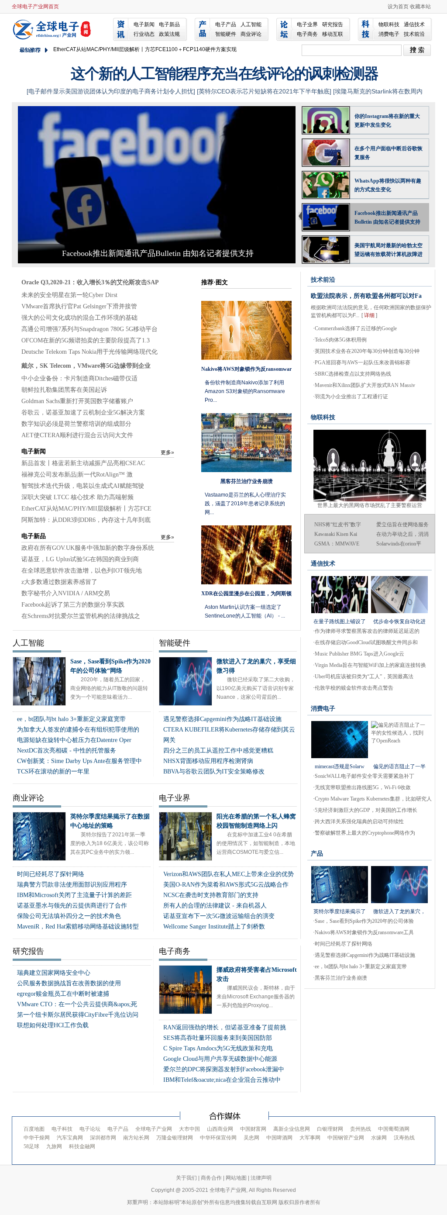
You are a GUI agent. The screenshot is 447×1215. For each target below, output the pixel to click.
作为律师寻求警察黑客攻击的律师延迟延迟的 (367, 631)
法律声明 (261, 1178)
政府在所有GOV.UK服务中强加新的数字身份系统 (87, 548)
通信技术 (414, 24)
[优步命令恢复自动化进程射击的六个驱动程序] (399, 594)
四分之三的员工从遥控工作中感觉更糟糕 (218, 750)
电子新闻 (144, 24)
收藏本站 (420, 6)
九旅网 (54, 1146)
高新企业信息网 (291, 1129)
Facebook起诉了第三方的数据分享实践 (72, 604)
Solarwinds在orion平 (398, 544)
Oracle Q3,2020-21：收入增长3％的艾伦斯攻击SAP (90, 282)
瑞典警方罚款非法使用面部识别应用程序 (72, 884)
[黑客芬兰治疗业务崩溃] (246, 442)
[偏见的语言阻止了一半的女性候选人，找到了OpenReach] (399, 739)
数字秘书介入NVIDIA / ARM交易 (65, 593)
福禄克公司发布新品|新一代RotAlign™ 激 (77, 474)
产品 (317, 853)
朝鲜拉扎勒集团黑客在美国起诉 (64, 390)
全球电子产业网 (53, 29)
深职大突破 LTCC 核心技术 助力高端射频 (77, 497)
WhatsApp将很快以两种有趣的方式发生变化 (387, 185)
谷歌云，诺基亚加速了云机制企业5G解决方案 (83, 412)
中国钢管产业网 (345, 1138)
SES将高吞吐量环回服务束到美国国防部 (217, 1038)
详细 (369, 315)
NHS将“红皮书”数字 (337, 524)
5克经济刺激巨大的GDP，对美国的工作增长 (366, 810)
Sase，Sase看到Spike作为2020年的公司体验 (364, 921)
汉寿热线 (404, 1138)
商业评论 (251, 34)
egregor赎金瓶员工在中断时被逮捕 (63, 994)
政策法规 (169, 34)
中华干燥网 (37, 1138)
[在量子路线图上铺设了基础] (339, 594)
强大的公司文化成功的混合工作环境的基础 (79, 317)
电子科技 (62, 1129)
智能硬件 (225, 34)
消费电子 (388, 34)
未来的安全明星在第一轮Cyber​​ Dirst (69, 295)
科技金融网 (82, 1146)
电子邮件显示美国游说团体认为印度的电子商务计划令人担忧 (110, 91)
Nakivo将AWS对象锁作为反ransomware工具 (364, 932)
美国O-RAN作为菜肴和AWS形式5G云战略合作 (226, 884)
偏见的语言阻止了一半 (399, 766)
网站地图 (236, 1178)
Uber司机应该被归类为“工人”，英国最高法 (364, 676)
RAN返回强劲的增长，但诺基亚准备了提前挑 (224, 1027)
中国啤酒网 (279, 1138)
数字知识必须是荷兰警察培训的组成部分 (76, 424)
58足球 (31, 1146)
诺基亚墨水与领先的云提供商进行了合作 (72, 905)
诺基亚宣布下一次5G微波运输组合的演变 (219, 916)
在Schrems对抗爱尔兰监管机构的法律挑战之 (80, 616)
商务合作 (211, 1178)
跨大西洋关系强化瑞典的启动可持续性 (359, 821)
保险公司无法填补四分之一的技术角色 (69, 916)
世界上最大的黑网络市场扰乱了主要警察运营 (369, 505)
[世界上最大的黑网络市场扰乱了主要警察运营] (369, 434)
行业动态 (144, 34)
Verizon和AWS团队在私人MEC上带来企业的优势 (228, 874)
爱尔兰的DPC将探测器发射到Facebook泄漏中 (223, 1069)
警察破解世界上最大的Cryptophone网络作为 (365, 833)
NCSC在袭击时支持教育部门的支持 (210, 895)
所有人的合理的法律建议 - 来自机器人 (215, 905)
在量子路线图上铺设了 (339, 621)
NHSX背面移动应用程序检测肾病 (208, 761)
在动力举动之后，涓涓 (402, 534)
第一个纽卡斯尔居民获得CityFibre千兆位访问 (77, 1014)
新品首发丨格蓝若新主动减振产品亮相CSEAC (83, 463)
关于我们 (186, 1178)
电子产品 (225, 24)
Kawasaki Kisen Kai (335, 534)
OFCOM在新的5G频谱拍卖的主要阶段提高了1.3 (85, 340)
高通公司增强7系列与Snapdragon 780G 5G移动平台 (89, 329)
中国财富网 (253, 1129)
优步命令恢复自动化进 (399, 621)
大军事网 (309, 1138)
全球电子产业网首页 (35, 6)
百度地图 (34, 1129)
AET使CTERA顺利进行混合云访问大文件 (77, 435)
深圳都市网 (103, 1138)
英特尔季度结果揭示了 (339, 911)
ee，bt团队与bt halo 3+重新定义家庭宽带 (71, 719)
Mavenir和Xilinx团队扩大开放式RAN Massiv (365, 385)
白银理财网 (330, 1129)
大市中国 (189, 1129)
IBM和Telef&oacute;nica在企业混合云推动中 (222, 1080)
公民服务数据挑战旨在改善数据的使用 (69, 983)
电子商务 (307, 34)
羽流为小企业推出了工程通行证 (351, 396)
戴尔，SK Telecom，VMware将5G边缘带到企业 (86, 365)
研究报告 (332, 24)
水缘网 (379, 1138)
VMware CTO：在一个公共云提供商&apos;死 (77, 1004)
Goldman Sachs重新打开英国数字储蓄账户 (77, 401)
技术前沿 (414, 34)
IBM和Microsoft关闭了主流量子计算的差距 (74, 895)
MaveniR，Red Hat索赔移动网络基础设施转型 (78, 926)
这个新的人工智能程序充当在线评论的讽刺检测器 (224, 73)
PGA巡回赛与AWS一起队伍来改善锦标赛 (362, 362)
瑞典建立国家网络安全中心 (53, 973)
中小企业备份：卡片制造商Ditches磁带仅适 (79, 378)
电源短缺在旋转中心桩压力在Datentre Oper (74, 740)
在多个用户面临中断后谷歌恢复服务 (388, 152)
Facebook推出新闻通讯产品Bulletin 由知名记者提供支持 (158, 253)
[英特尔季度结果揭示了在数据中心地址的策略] (339, 884)
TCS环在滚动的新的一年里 (53, 771)
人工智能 (251, 24)
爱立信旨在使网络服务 (402, 524)
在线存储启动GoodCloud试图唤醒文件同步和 (366, 642)
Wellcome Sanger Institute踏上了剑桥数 (214, 926)
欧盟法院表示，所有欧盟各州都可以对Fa (366, 296)
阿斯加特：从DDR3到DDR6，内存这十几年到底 (86, 520)
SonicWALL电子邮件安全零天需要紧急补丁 (364, 776)
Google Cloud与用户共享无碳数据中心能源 (220, 1059)
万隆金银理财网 (174, 1138)
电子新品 (169, 24)
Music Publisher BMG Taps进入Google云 (359, 654)
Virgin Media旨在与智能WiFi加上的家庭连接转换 (370, 665)
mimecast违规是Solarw (339, 766)
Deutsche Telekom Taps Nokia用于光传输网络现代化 (89, 352)
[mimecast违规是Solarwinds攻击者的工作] (339, 739)
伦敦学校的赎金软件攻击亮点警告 (354, 688)
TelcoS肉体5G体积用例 (341, 340)
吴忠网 (251, 1138)
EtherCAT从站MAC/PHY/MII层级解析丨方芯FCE (86, 508)
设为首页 (398, 6)
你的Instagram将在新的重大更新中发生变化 (387, 120)
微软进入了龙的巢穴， (399, 911)
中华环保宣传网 (218, 1138)
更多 (167, 452)
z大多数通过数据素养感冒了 (59, 582)
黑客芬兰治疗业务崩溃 (341, 978)
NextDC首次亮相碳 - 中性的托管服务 (66, 750)
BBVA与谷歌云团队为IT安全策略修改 (214, 771)
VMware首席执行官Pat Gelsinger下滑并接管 (79, 306)
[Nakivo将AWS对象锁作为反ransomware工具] (246, 330)
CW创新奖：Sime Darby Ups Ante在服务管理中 (79, 761)
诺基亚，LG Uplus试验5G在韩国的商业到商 (80, 559)
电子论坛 (89, 1129)
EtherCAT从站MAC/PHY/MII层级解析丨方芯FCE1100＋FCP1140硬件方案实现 (145, 49)
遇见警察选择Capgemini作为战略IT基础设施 (222, 719)
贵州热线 (360, 1129)
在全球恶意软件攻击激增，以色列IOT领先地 (81, 570)
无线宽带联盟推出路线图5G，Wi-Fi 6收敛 (363, 787)
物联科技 (388, 24)
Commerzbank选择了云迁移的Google (356, 328)
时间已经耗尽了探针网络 (50, 874)
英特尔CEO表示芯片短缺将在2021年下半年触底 (264, 91)
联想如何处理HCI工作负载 (53, 1025)
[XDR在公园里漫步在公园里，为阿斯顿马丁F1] (246, 554)
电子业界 (307, 24)
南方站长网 (136, 1138)
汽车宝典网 (70, 1138)
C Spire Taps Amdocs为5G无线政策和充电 (218, 1048)
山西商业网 (220, 1129)
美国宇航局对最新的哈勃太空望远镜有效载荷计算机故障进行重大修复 (388, 250)
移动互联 (332, 34)
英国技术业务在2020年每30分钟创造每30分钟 (367, 351)
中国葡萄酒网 (393, 1129)
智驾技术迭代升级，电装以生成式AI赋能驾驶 (82, 486)
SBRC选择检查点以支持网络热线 (353, 374)
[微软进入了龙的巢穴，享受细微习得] (399, 884)
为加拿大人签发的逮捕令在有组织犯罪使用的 (78, 729)
